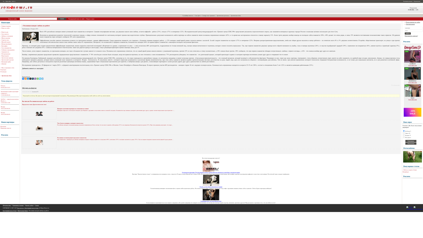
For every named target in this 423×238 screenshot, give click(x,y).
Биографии (4, 46)
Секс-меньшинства (6, 48)
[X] (30, 79)
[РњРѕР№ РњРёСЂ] (28, 79)
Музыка (3, 107)
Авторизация (410, 24)
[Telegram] (43, 79)
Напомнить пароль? (411, 36)
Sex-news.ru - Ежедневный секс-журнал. (28, 208)
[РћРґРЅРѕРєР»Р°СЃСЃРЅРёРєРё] (26, 79)
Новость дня (5, 32)
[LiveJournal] (33, 79)
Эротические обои (236, 15)
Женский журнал (6, 42)
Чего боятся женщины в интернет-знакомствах (70, 123)
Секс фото (197, 15)
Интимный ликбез (6, 62)
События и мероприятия (8, 50)
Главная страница (6, 26)
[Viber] (35, 79)
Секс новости (5, 34)
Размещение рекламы (407, 1)
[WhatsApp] (38, 79)
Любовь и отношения (7, 36)
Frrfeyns (3, 85)
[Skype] (40, 79)
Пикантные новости (6, 128)
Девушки (4, 64)
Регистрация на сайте (413, 22)
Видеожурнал (5, 56)
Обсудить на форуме (29, 88)
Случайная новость (187, 15)
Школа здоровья (6, 38)
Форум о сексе (90, 19)
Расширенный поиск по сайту (76, 19)
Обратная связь (417, 1)
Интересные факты (6, 44)
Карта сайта (8, 1)
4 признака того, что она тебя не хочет (211, 201)
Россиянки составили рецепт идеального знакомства (71, 138)
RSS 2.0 (13, 1)
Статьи (37, 205)
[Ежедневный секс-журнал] (16, 12)
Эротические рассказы (223, 15)
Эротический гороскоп (8, 60)
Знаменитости (5, 52)
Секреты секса (5, 40)
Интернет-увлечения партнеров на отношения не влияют (73, 109)
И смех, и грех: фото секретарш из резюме (211, 187)
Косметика (3, 126)
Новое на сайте (6, 28)
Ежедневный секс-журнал (9, 210)
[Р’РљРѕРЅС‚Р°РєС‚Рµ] (23, 79)
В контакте (3, 70)
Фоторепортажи (6, 54)
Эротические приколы (7, 58)
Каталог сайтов (29, 205)
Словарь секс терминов (208, 15)
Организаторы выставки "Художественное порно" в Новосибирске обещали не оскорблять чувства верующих (211, 172)
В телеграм (3, 72)
